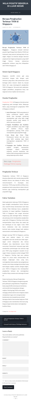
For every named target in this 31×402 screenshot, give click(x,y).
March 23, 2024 (6, 27)
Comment (6, 340)
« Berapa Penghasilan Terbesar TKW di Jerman (13, 319)
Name (4, 358)
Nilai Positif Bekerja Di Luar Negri (15, 4)
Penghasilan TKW (7, 102)
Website (5, 373)
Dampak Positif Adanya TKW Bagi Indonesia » (15, 324)
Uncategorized (12, 311)
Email (4, 365)
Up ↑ (16, 398)
